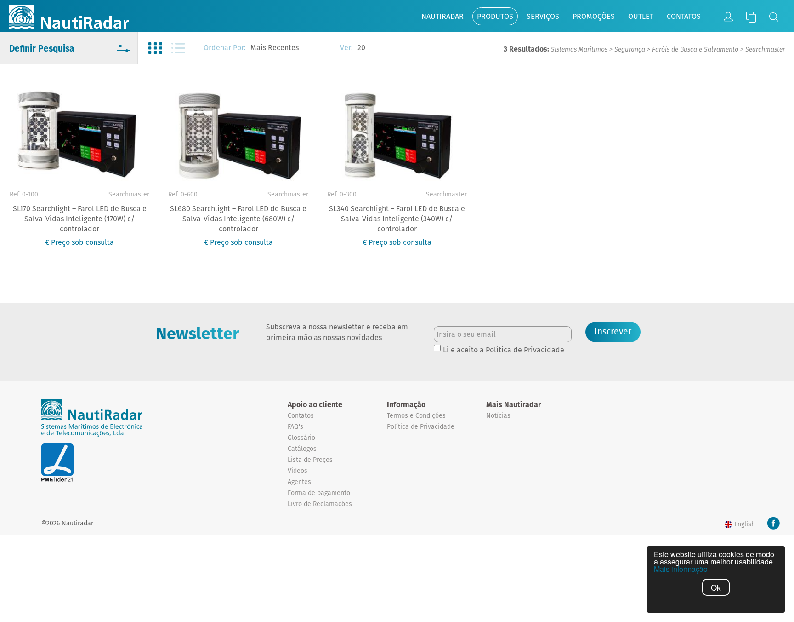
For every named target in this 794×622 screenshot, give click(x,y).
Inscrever (613, 331)
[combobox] (290, 48)
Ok (716, 587)
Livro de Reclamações (320, 503)
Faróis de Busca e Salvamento (695, 49)
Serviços (543, 16)
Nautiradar (442, 16)
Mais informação (681, 569)
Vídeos (297, 470)
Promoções (594, 16)
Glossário (301, 437)
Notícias (498, 415)
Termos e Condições (416, 415)
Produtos (495, 16)
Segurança (629, 49)
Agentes (299, 481)
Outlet (640, 16)
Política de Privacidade (525, 350)
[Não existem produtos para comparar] (751, 16)
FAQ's (295, 426)
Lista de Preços (310, 459)
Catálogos (302, 448)
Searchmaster (765, 49)
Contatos (684, 16)
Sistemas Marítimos (579, 49)
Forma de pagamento (319, 492)
